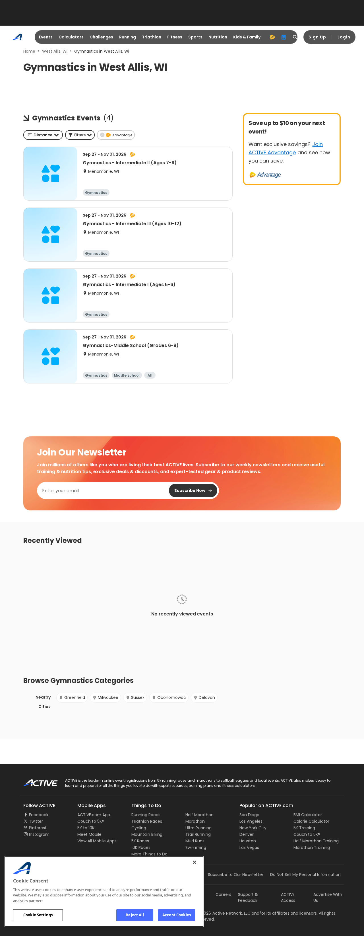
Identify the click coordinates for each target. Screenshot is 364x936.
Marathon (195, 821)
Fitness (174, 37)
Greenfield (74, 697)
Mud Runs (194, 841)
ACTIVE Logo (35, 781)
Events (46, 37)
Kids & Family (246, 37)
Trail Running (198, 834)
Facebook (38, 815)
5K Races (140, 841)
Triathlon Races (146, 821)
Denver (246, 834)
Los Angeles (250, 821)
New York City (252, 828)
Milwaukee (108, 697)
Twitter (36, 821)
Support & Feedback (248, 897)
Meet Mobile (89, 834)
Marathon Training (311, 847)
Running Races (145, 815)
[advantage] (272, 37)
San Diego (249, 815)
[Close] (194, 862)
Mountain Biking (146, 834)
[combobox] (43, 135)
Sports (195, 37)
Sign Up (317, 37)
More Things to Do (149, 854)
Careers (223, 894)
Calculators (71, 37)
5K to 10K (85, 828)
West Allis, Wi (54, 51)
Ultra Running (198, 828)
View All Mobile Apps (97, 841)
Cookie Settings (38, 914)
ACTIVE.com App (93, 815)
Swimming (195, 847)
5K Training (304, 828)
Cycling (138, 828)
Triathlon (151, 37)
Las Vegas (249, 847)
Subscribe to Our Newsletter (235, 874)
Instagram (39, 834)
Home (29, 51)
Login (344, 37)
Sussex (137, 697)
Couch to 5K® (90, 821)
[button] (80, 135)
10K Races (140, 847)
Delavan (207, 697)
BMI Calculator (307, 815)
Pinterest (38, 828)
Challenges (101, 37)
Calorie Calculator (311, 821)
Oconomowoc (171, 697)
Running (127, 37)
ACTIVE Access (288, 897)
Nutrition (217, 37)
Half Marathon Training (316, 841)
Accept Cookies (176, 914)
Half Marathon (199, 815)
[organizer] (284, 37)
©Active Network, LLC (224, 913)
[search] (295, 37)
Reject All (135, 914)
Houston (247, 841)
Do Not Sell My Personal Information (305, 874)
